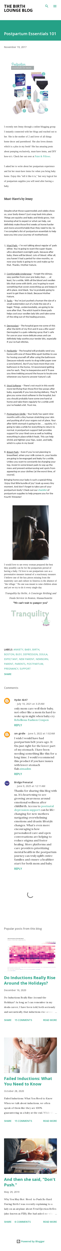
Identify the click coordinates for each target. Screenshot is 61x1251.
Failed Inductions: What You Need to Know (28, 1081)
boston (9, 654)
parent (8, 663)
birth (35, 649)
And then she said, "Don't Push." (29, 1182)
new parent (26, 659)
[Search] (47, 6)
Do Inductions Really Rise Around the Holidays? (29, 980)
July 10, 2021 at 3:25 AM (30, 703)
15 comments (23, 1020)
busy (19, 654)
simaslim (25, 768)
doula (43, 654)
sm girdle (19, 733)
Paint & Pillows (42, 156)
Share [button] (8, 674)
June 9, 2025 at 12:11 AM (31, 786)
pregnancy (11, 668)
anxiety (18, 649)
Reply (18, 725)
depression (30, 654)
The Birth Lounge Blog (18, 8)
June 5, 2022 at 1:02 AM (41, 733)
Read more (50, 1020)
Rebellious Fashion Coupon (31, 720)
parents (20, 663)
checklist (42, 490)
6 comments (23, 1221)
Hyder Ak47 (20, 699)
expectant (11, 659)
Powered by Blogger (33, 1241)
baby (28, 649)
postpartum (35, 663)
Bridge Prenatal (23, 782)
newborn (42, 659)
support (25, 668)
